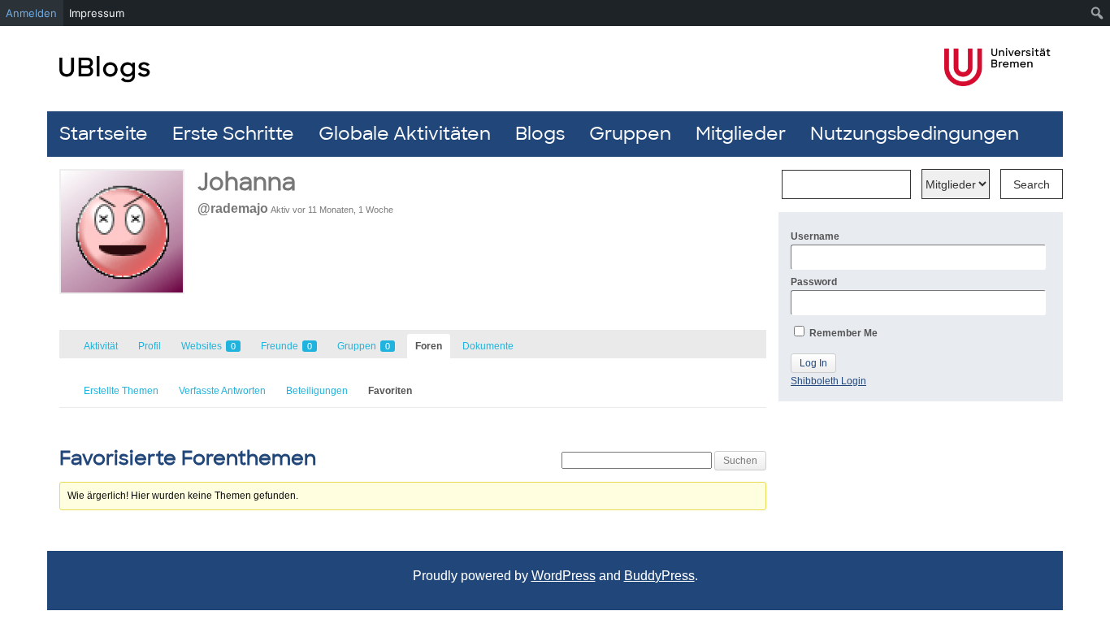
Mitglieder (741, 133)
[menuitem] (1097, 13)
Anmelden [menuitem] (31, 13)
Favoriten (390, 390)
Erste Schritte (233, 133)
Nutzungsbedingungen (914, 133)
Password (814, 282)
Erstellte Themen (121, 390)
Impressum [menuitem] (96, 13)
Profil (149, 346)
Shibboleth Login (828, 381)
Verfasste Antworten (222, 390)
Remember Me (842, 333)
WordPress (563, 576)
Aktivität (101, 346)
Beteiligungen (317, 390)
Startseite (103, 133)
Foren (428, 346)
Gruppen (630, 133)
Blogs (540, 133)
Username (815, 236)
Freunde (286, 346)
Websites (208, 346)
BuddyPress (659, 576)
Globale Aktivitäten (405, 133)
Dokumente (488, 346)
